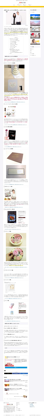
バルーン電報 (12, 48)
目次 (15, 37)
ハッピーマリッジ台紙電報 (13, 42)
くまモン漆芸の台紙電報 (13, 41)
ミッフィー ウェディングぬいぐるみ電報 (15, 40)
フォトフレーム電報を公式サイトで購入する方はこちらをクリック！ (13, 298)
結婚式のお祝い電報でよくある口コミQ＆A (14, 49)
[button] (39, 12)
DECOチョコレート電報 (13, 43)
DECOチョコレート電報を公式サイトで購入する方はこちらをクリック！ (14, 207)
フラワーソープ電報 (13, 45)
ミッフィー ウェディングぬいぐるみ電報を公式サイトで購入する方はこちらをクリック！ (16, 124)
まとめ (10, 53)
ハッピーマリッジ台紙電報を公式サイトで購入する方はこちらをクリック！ (14, 184)
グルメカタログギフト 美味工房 (14, 44)
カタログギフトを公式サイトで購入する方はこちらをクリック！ (13, 229)
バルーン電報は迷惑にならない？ (14, 51)
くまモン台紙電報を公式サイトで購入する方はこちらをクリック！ (13, 146)
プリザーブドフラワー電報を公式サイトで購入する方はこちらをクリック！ (14, 277)
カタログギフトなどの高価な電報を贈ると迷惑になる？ (17, 52)
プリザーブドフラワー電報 (13, 46)
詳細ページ (16, 367)
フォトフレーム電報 (13, 47)
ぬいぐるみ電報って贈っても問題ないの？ (15, 50)
